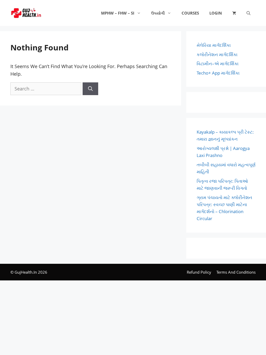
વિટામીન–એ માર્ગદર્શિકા (217, 64)
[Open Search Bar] (248, 13)
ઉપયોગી (158, 13)
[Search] (90, 88)
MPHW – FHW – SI (117, 13)
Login (215, 13)
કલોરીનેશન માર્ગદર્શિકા (217, 54)
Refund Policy (199, 272)
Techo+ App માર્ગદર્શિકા (218, 73)
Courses (190, 13)
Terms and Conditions (236, 272)
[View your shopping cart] (234, 13)
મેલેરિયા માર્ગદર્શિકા (214, 45)
